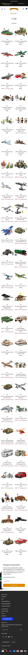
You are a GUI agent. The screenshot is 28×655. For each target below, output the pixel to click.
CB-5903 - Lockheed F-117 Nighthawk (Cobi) (7, 307)
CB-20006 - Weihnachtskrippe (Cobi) (21, 307)
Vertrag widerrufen (7, 618)
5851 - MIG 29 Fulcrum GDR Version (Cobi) (20, 152)
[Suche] (4, 9)
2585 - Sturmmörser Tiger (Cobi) (21, 174)
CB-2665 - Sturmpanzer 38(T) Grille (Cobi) (21, 42)
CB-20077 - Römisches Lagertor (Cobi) (21, 507)
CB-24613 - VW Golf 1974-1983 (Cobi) (21, 485)
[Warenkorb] (25, 9)
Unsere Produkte (5, 611)
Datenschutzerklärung (6, 603)
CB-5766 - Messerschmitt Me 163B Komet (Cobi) (21, 218)
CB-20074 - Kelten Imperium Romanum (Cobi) (7, 130)
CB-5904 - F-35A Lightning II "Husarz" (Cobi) (21, 196)
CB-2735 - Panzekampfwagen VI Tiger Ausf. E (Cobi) (7, 397)
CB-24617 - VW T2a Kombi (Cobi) (7, 485)
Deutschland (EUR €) (5, 642)
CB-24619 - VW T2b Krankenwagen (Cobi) (7, 463)
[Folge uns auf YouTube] (8, 636)
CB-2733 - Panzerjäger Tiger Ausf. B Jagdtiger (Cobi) (21, 241)
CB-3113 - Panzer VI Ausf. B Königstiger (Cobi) (7, 551)
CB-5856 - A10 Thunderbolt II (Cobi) (21, 64)
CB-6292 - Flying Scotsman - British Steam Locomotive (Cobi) (21, 264)
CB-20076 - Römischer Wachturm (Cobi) (7, 529)
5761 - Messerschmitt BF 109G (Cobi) (7, 375)
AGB (2, 599)
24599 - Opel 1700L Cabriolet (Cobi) (21, 551)
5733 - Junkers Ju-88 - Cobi (20, 285)
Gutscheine (4, 615)
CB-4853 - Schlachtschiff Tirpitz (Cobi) (7, 64)
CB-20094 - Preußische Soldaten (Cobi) (21, 130)
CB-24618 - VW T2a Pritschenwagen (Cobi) (20, 463)
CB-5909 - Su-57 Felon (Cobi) (7, 285)
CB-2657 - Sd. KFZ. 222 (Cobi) (7, 262)
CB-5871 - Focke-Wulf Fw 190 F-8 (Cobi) (7, 218)
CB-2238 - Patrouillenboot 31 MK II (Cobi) (7, 42)
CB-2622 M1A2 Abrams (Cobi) (7, 352)
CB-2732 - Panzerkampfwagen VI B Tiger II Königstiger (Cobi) (7, 441)
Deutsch (13, 642)
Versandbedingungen (6, 606)
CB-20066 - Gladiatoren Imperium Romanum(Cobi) (20, 375)
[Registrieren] (20, 629)
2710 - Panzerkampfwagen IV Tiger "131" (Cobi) (21, 353)
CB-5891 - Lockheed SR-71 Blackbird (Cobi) (21, 529)
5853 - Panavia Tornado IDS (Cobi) (7, 152)
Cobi (7, 39)
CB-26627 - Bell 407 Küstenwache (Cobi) (21, 441)
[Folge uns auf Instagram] (5, 636)
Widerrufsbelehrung (6, 601)
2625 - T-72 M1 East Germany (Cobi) (7, 329)
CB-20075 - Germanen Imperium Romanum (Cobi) (20, 108)
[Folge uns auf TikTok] (11, 636)
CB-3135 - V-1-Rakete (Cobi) (20, 418)
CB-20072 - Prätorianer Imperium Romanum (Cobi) (7, 507)
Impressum (4, 596)
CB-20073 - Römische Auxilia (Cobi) (7, 174)
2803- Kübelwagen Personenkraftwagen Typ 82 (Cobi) (20, 330)
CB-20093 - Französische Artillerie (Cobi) (7, 108)
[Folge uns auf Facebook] (3, 636)
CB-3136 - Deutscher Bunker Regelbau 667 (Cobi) (7, 419)
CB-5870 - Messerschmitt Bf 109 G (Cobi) (21, 397)
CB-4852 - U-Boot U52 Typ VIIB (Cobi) (7, 86)
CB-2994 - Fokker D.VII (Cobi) (7, 240)
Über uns (3, 613)
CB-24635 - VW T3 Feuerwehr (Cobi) (21, 86)
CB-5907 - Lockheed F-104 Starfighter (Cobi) (7, 196)
